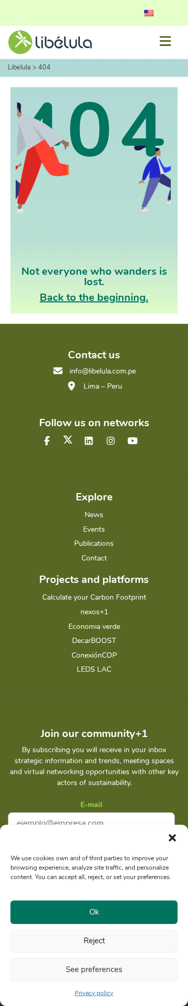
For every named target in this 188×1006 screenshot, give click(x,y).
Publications (94, 543)
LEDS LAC (94, 669)
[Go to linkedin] (89, 441)
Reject (94, 940)
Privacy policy (94, 993)
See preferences (94, 969)
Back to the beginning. (94, 297)
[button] (172, 838)
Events (94, 529)
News (94, 515)
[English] (148, 13)
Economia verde (94, 626)
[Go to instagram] (110, 441)
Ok (94, 912)
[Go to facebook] (47, 441)
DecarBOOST (94, 641)
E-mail (91, 805)
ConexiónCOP (94, 655)
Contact (94, 558)
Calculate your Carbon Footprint (94, 597)
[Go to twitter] (68, 440)
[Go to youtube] (132, 441)
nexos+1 (94, 612)
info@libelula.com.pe (102, 371)
